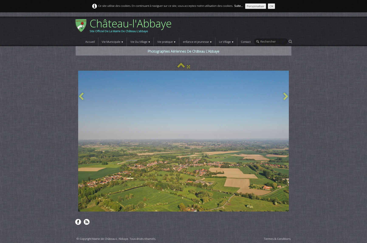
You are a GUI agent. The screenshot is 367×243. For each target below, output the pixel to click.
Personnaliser (255, 6)
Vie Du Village (140, 42)
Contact (246, 42)
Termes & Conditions (277, 239)
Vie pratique (166, 42)
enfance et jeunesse (197, 42)
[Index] (181, 67)
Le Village (226, 42)
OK (271, 6)
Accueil (90, 42)
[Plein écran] (188, 67)
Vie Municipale (112, 42)
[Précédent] (81, 97)
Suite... (238, 6)
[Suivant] (286, 97)
